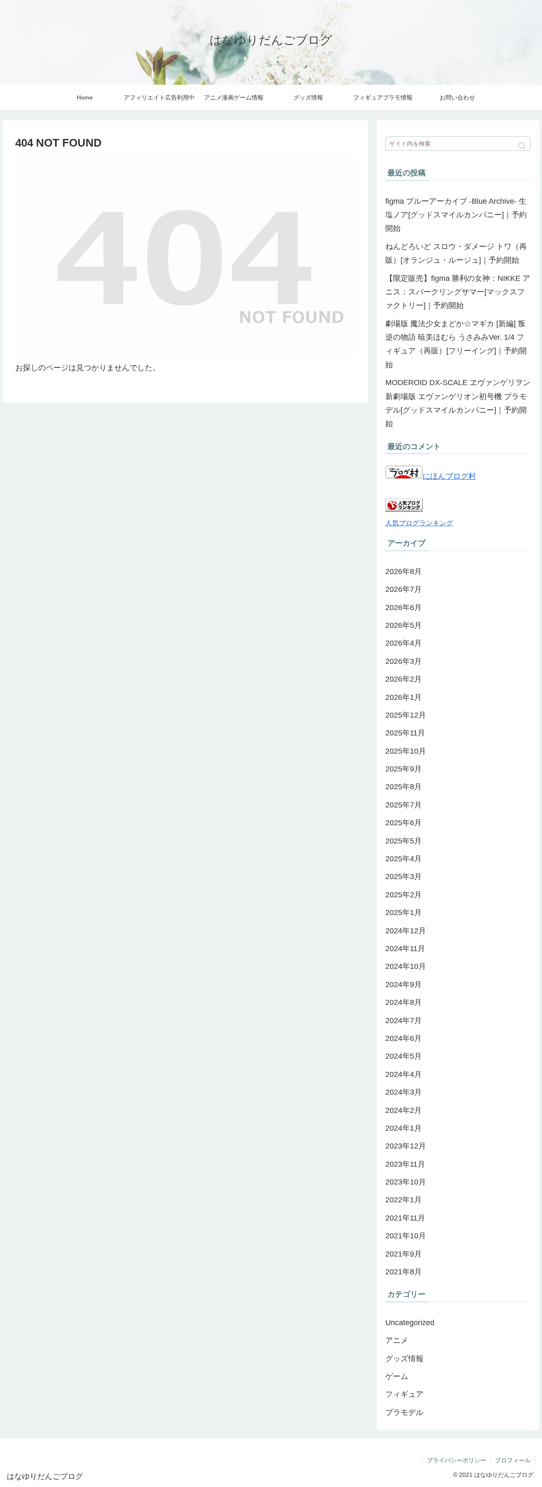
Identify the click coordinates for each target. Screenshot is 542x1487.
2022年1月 (403, 1200)
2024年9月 (403, 984)
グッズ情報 (404, 1358)
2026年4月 (403, 643)
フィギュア (404, 1394)
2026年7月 (403, 589)
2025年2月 (403, 895)
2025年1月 (403, 912)
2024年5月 (403, 1056)
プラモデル (404, 1412)
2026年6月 (403, 607)
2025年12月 (405, 715)
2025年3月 (403, 876)
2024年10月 (405, 966)
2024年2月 (403, 1110)
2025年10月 (405, 751)
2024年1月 (403, 1128)
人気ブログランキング (419, 523)
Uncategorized (409, 1322)
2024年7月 (403, 1020)
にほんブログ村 (449, 476)
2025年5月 (403, 841)
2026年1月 (403, 697)
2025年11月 (405, 733)
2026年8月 (403, 571)
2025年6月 (403, 822)
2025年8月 (403, 786)
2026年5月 (403, 625)
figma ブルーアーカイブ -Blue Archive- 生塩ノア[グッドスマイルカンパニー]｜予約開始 (456, 215)
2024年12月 (405, 931)
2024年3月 (403, 1092)
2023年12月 (405, 1146)
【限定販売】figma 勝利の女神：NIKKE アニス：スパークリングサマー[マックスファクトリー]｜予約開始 (457, 292)
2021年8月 (403, 1272)
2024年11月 (405, 948)
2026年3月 (403, 661)
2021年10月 (405, 1236)
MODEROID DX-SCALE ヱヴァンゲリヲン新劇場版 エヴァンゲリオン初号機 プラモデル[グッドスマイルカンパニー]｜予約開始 (458, 403)
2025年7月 (403, 805)
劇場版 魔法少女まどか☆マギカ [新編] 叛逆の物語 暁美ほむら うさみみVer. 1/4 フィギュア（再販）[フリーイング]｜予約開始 (456, 344)
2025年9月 (403, 769)
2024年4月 (403, 1074)
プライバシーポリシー (456, 1460)
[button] (521, 146)
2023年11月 (405, 1164)
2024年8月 (403, 1002)
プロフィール (513, 1460)
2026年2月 (403, 679)
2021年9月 (403, 1254)
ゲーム (396, 1376)
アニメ (396, 1340)
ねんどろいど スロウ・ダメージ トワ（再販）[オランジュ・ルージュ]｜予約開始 (456, 253)
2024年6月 (403, 1038)
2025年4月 (403, 858)
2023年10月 (405, 1182)
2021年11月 (405, 1218)
